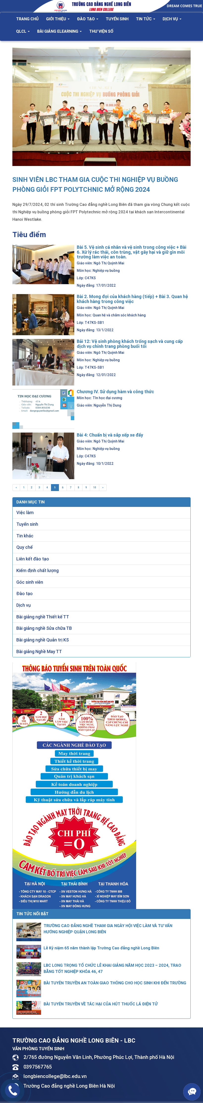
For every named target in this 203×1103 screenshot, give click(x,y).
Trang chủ (27, 18)
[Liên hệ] (12, 1090)
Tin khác (24, 536)
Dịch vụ (171, 18)
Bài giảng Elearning (58, 31)
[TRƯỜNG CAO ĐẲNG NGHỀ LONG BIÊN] (101, 6)
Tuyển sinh (117, 18)
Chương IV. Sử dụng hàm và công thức (115, 391)
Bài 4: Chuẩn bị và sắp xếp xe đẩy (110, 435)
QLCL (21, 31)
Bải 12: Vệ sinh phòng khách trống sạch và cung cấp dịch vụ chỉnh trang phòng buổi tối (130, 343)
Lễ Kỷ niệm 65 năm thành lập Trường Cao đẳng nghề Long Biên (101, 947)
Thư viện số (101, 31)
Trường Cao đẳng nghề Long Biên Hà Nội (69, 1086)
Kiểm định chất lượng (37, 570)
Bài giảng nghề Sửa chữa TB (44, 628)
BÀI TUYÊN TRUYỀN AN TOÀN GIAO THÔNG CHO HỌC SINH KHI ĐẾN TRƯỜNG (115, 982)
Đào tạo (86, 18)
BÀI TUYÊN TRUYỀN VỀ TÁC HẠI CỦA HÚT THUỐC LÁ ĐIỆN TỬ (101, 1003)
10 (94, 487)
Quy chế (24, 547)
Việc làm (25, 512)
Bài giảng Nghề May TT (39, 651)
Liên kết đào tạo (32, 559)
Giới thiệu (56, 18)
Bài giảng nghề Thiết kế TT (42, 617)
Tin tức (144, 18)
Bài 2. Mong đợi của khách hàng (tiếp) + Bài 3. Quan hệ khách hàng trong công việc (132, 299)
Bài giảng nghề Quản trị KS (42, 640)
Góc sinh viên (29, 582)
